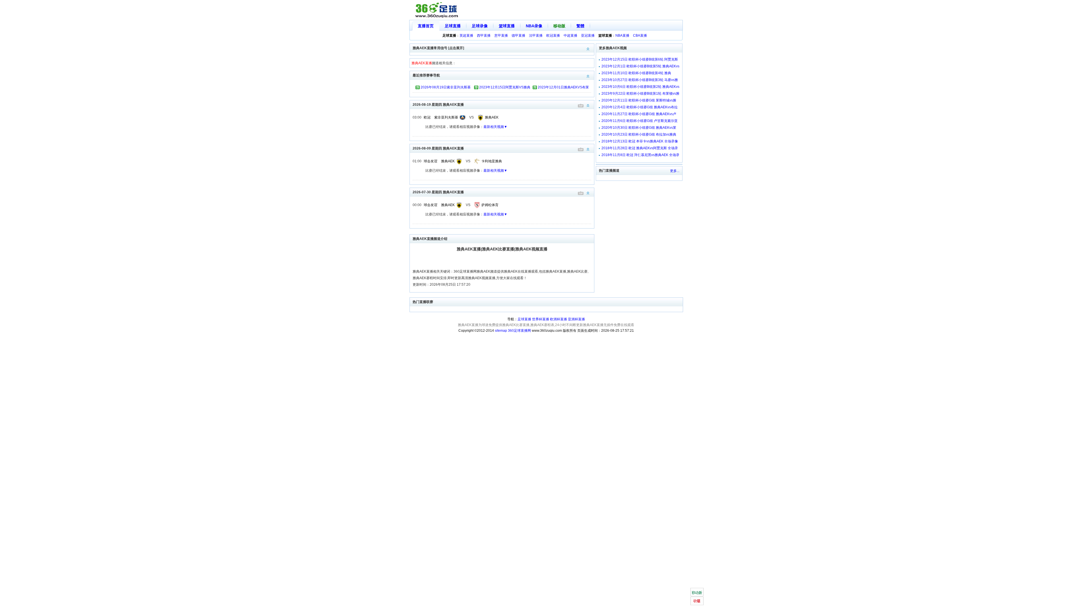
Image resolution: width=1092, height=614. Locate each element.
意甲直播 (501, 36)
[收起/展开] (588, 105)
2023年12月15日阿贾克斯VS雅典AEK (504, 88)
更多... (674, 171)
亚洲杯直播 (576, 319)
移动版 (559, 26)
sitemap (501, 331)
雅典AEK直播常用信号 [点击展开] (438, 48)
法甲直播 (536, 36)
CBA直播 (640, 36)
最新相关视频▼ (495, 127)
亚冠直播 (588, 36)
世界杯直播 (540, 319)
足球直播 (453, 26)
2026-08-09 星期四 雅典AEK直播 (438, 148)
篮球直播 (507, 26)
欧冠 (427, 117)
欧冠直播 (553, 36)
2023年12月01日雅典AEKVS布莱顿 (563, 88)
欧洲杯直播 (558, 319)
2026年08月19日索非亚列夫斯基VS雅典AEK (446, 88)
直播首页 (426, 26)
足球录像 (480, 26)
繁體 (580, 26)
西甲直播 (484, 36)
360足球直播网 (519, 331)
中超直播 (570, 36)
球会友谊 (430, 161)
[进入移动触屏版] (697, 592)
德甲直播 (518, 36)
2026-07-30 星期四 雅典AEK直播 (438, 192)
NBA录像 (534, 26)
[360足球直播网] (436, 10)
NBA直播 (622, 36)
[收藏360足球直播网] (697, 601)
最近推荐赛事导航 (426, 75)
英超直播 (466, 36)
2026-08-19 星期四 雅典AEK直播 (438, 105)
